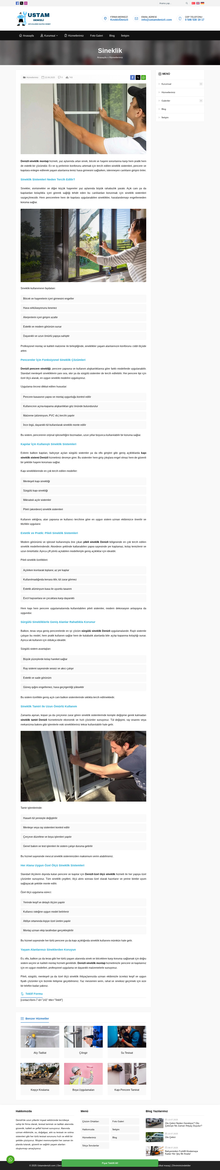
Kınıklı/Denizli (119, 19)
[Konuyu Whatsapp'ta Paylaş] (143, 77)
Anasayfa (102, 57)
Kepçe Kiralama (40, 1089)
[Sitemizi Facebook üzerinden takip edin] (17, 3)
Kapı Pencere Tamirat (127, 1089)
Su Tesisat (127, 1052)
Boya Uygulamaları (83, 1089)
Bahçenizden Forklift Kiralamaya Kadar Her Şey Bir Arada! (181, 1152)
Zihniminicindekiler (181, 1165)
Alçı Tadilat (40, 1052)
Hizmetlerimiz (116, 57)
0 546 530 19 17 (194, 19)
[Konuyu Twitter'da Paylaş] (138, 77)
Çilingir (83, 1052)
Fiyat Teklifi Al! (110, 1163)
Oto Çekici (170, 1137)
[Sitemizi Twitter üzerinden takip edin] (21, 3)
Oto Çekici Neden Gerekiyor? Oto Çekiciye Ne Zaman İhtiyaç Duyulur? (183, 1124)
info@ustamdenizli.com (156, 19)
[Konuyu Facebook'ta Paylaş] (132, 77)
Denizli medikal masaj (159, 1165)
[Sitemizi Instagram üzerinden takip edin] (25, 3)
